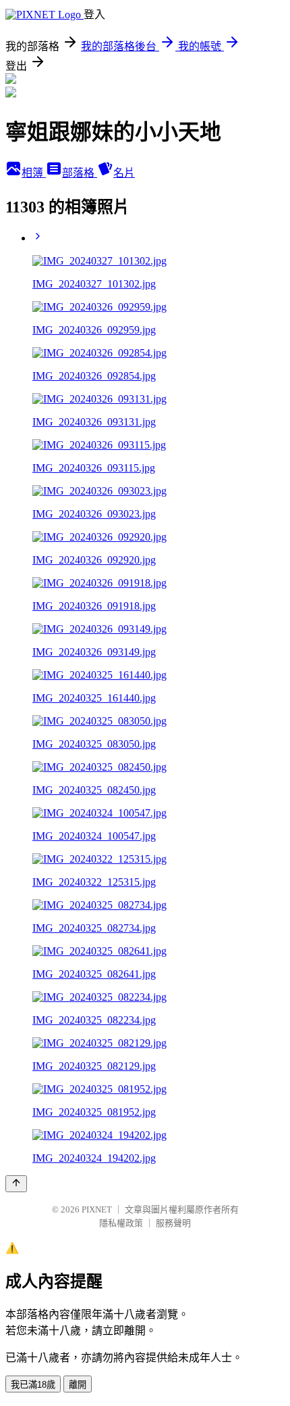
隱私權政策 (121, 1223)
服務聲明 (173, 1223)
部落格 (79, 173)
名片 (124, 173)
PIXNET (97, 1209)
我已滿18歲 (33, 1385)
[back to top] (16, 1183)
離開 (77, 1385)
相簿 (34, 173)
